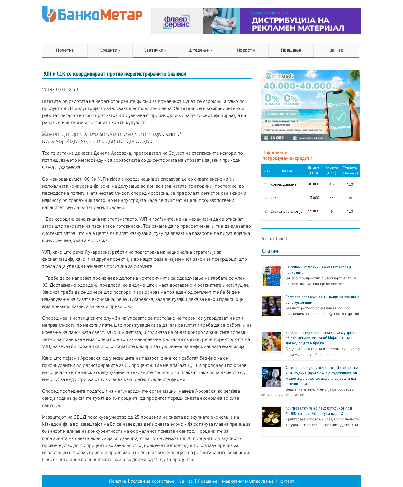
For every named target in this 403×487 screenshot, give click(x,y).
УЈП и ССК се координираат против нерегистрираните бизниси (115, 73)
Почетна (65, 49)
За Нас (336, 49)
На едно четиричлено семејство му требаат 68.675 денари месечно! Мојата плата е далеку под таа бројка (323, 338)
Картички (153, 49)
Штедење (199, 49)
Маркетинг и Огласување (248, 480)
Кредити (108, 49)
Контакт (286, 480)
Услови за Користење (152, 480)
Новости (246, 49)
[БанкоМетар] (92, 14)
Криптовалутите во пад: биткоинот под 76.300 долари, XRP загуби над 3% (319, 411)
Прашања (291, 49)
